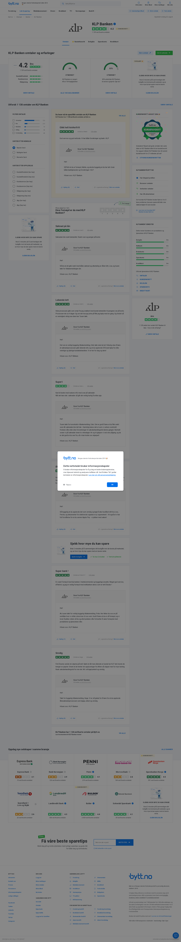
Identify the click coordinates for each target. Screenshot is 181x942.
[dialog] (90, 471)
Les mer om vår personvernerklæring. (102, 475)
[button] (67, 484)
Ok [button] (112, 484)
